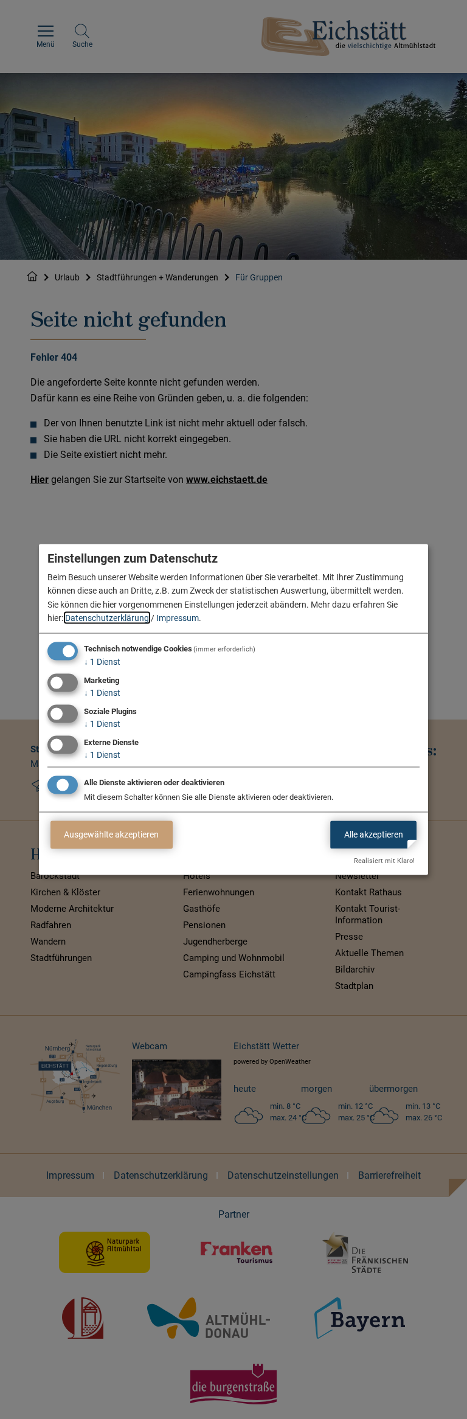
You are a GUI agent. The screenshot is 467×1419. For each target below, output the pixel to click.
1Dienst (102, 662)
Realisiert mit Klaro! (384, 861)
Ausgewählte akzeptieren (111, 834)
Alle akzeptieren (373, 834)
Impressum (177, 618)
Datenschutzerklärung (107, 618)
